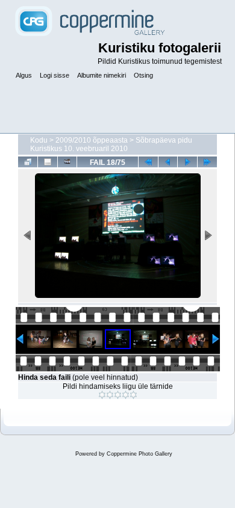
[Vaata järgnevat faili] (187, 161)
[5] (133, 395)
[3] (118, 395)
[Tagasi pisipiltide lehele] (27, 161)
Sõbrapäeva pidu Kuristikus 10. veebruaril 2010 (111, 144)
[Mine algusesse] (148, 161)
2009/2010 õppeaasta (91, 140)
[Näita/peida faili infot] (47, 161)
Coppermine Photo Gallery (139, 454)
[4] (126, 395)
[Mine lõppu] (207, 161)
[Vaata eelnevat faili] (168, 161)
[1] (102, 395)
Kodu (39, 140)
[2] (110, 395)
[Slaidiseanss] (67, 161)
